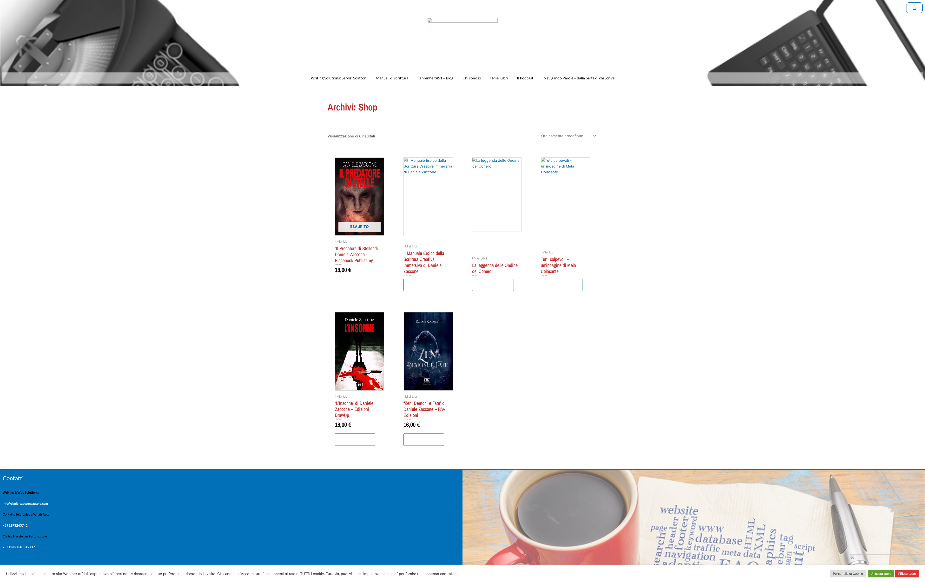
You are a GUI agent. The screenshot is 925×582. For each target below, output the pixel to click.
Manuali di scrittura (392, 78)
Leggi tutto (349, 284)
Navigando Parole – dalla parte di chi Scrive (579, 78)
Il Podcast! (526, 78)
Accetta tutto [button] (881, 574)
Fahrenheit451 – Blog (435, 78)
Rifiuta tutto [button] (907, 574)
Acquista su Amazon (424, 284)
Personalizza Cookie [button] (848, 574)
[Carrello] (914, 7)
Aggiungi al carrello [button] (355, 439)
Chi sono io (471, 78)
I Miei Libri (499, 78)
